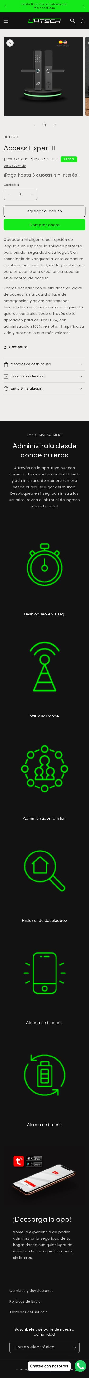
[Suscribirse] (74, 1347)
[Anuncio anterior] (5, 6)
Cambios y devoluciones (31, 1290)
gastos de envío (15, 166)
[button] (6, 20)
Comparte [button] (18, 346)
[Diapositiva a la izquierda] (34, 125)
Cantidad (11, 184)
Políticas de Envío (25, 1301)
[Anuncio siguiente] (84, 6)
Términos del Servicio (28, 1312)
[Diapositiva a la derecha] (55, 125)
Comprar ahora (44, 224)
